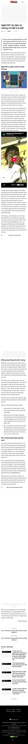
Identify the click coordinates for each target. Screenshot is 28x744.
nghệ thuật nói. (16, 473)
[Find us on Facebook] (10, 740)
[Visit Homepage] (14, 2)
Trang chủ (8, 709)
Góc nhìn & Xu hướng (5, 651)
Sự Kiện (13, 709)
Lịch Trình (19, 711)
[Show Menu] (1, 2)
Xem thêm (14, 698)
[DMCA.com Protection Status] (14, 736)
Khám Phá (18, 709)
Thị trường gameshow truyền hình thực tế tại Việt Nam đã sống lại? (19, 664)
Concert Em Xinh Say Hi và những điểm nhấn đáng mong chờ (19, 681)
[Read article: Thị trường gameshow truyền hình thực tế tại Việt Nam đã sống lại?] (6, 666)
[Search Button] (26, 2)
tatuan (9, 31)
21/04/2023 (15, 31)
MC (2, 609)
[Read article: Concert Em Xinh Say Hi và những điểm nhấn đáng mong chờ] (6, 683)
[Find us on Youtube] (16, 740)
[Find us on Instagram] (14, 740)
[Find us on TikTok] (12, 740)
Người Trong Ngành (11, 711)
